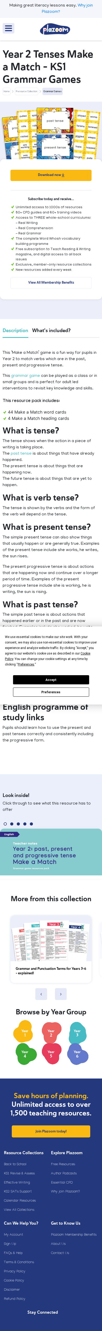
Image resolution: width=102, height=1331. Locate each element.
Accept (51, 680)
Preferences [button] (26, 664)
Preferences (50, 692)
